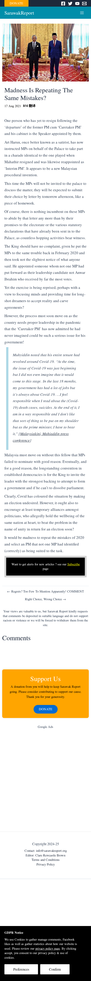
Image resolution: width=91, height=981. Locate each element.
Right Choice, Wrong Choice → (45, 599)
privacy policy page (47, 948)
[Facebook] (63, 3)
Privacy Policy (45, 864)
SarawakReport (19, 12)
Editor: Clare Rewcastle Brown (45, 855)
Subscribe (73, 564)
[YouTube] (77, 3)
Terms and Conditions (46, 860)
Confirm (55, 969)
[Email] (84, 3)
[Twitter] (70, 3)
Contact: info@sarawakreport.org (46, 850)
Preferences (21, 969)
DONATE (16, 3)
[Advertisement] (45, 781)
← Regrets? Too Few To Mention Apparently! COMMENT (45, 591)
